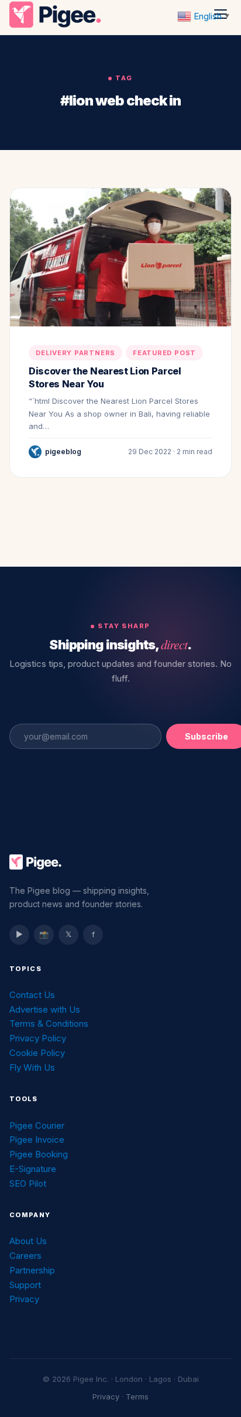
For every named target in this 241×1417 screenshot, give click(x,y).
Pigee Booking (38, 1154)
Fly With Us (32, 1067)
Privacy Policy (37, 1038)
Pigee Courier (36, 1125)
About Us (28, 1240)
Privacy (24, 1298)
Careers (25, 1255)
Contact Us (32, 994)
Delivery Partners (75, 353)
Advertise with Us (44, 1009)
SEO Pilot (27, 1183)
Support (25, 1284)
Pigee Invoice (36, 1139)
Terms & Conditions (48, 1023)
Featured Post (164, 353)
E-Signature (32, 1168)
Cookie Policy (37, 1052)
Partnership (32, 1270)
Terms (137, 1396)
